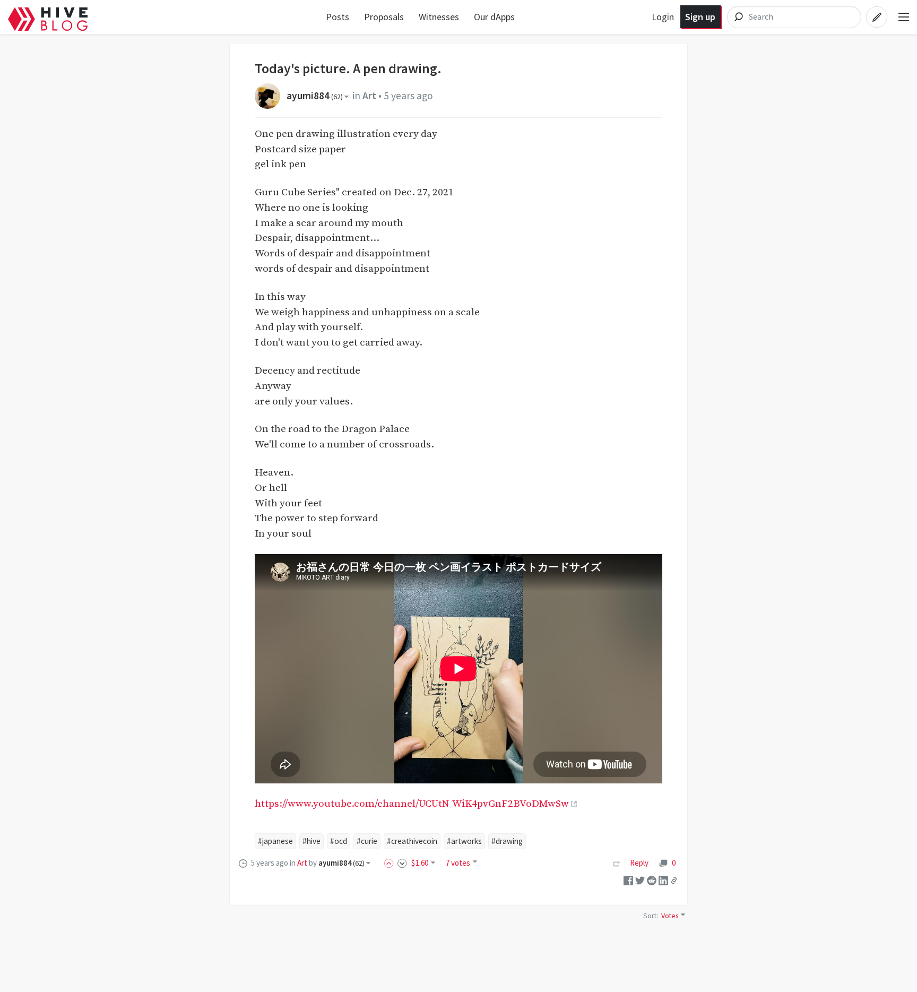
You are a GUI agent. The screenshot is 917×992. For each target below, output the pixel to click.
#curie (367, 841)
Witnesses (439, 17)
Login (663, 17)
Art (369, 95)
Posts (337, 17)
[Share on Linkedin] (663, 880)
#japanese (275, 841)
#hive (311, 841)
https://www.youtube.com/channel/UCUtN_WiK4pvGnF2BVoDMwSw (412, 803)
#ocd (338, 841)
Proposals (384, 17)
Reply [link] (639, 863)
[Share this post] (674, 880)
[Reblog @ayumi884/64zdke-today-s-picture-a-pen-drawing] (616, 863)
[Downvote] (402, 863)
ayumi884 (315, 95)
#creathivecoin (412, 841)
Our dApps (494, 17)
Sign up (700, 17)
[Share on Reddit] (651, 880)
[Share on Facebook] (628, 880)
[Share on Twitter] (640, 880)
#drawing (507, 841)
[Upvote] (390, 863)
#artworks (464, 841)
